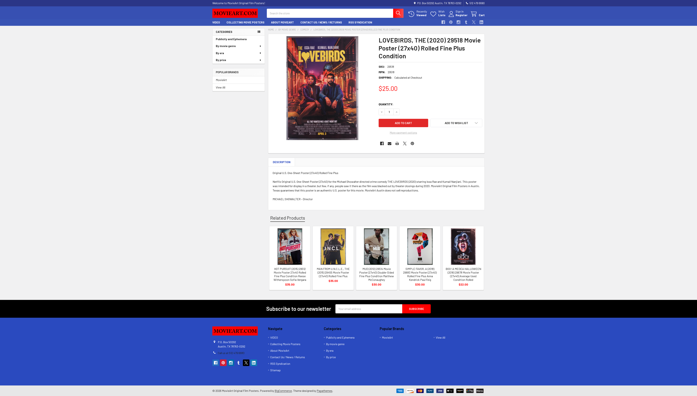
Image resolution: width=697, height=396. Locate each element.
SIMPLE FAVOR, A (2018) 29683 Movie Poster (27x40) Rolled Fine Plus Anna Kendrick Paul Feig (420, 274)
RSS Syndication (360, 22)
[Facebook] (443, 22)
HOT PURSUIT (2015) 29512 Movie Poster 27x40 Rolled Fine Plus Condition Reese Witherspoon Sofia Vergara (290, 274)
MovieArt (221, 80)
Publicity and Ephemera (231, 39)
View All (220, 87)
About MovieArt (282, 22)
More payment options (403, 132)
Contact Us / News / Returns (321, 22)
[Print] (397, 143)
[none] (322, 88)
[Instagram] (458, 22)
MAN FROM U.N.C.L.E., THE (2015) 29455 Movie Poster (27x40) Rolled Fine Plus (333, 272)
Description (281, 162)
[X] (473, 22)
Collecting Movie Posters (245, 22)
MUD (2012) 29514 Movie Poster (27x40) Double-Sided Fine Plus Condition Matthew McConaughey (376, 274)
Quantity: (386, 104)
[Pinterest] (451, 22)
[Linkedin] (481, 22)
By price (221, 60)
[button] (456, 123)
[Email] (389, 143)
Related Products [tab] (287, 218)
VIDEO (216, 22)
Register (461, 15)
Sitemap (275, 370)
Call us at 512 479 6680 (231, 353)
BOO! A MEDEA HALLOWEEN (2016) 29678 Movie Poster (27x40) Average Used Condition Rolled (463, 274)
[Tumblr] (466, 22)
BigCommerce (283, 390)
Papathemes (324, 390)
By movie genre (226, 46)
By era (220, 53)
